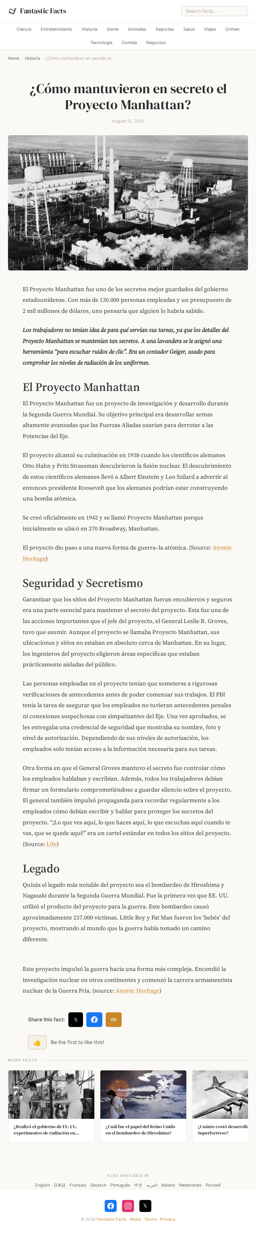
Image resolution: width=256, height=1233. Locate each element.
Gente (113, 29)
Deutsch (98, 1185)
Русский (213, 1185)
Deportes (165, 29)
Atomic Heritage (137, 991)
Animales (137, 29)
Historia (89, 29)
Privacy (167, 1219)
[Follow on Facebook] (111, 1206)
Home (13, 58)
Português (120, 1185)
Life (51, 844)
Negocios (156, 42)
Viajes (210, 29)
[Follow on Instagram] (128, 1206)
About (135, 1219)
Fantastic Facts (112, 1219)
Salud (189, 29)
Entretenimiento (56, 29)
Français (78, 1185)
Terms (150, 1219)
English (42, 1185)
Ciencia (24, 29)
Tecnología (101, 42)
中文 (138, 1185)
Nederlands (190, 1185)
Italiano (168, 1185)
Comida (129, 42)
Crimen (232, 29)
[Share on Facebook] (94, 1019)
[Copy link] (114, 1019)
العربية (151, 1185)
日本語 (60, 1185)
